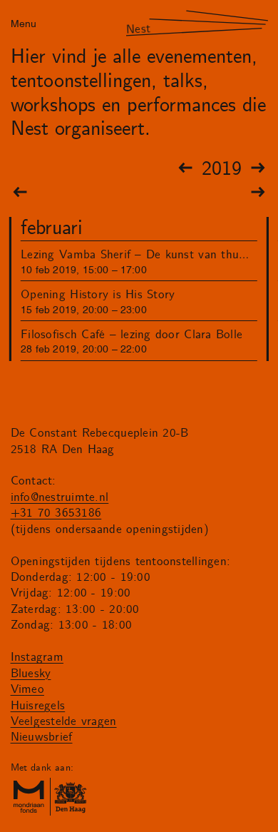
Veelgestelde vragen (64, 721)
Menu (23, 22)
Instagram (37, 657)
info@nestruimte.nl (60, 497)
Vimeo (27, 689)
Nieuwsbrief (42, 737)
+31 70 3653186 (56, 513)
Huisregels (38, 706)
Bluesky (31, 673)
